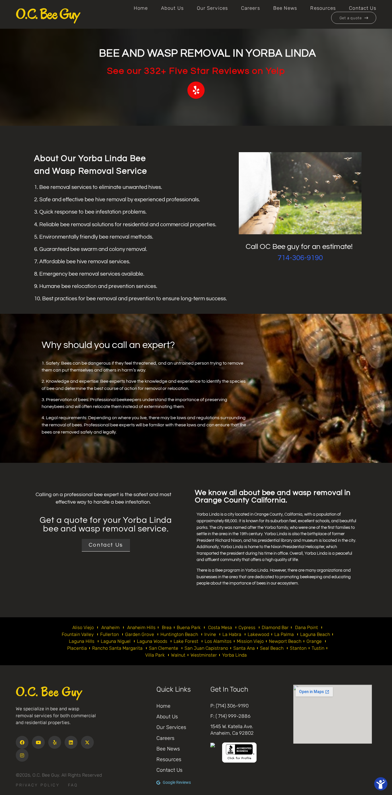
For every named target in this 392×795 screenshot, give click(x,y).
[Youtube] (38, 742)
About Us (172, 8)
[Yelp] (54, 742)
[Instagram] (22, 755)
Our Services (212, 8)
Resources (323, 8)
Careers (250, 8)
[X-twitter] (87, 742)
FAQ (73, 785)
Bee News (285, 8)
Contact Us (362, 8)
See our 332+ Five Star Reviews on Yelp (196, 71)
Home (141, 8)
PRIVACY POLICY (38, 785)
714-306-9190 (300, 258)
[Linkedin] (71, 742)
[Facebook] (22, 742)
